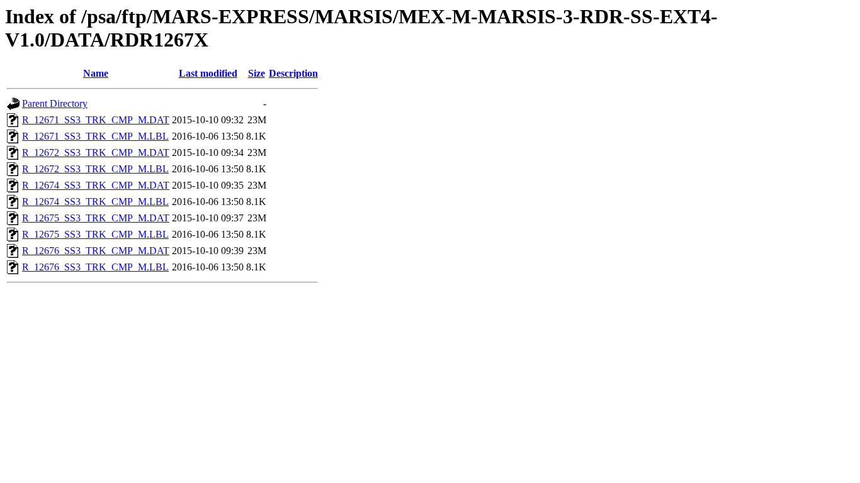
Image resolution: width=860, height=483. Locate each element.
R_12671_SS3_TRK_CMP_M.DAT (95, 119)
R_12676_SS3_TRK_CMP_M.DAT (95, 250)
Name (95, 73)
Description (293, 73)
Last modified (208, 73)
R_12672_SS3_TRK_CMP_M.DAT (95, 152)
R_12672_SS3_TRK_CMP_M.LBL (95, 169)
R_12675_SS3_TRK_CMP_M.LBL (95, 234)
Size (256, 73)
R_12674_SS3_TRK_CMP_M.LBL (95, 201)
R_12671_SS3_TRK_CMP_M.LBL (95, 136)
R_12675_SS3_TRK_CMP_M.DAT (95, 218)
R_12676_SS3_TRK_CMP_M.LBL (95, 267)
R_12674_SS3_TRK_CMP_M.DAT (95, 185)
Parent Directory (55, 103)
